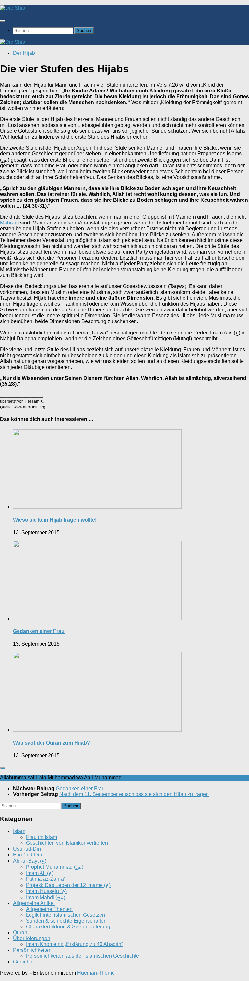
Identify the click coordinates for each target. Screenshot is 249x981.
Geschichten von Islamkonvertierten (67, 843)
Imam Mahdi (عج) (45, 897)
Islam (19, 831)
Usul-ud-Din (27, 849)
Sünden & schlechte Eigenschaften (66, 921)
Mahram (9, 222)
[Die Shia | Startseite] (12, 8)
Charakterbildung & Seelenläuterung (68, 926)
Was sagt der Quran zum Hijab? (51, 742)
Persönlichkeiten (32, 950)
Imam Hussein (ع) (46, 891)
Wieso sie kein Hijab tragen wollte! (55, 520)
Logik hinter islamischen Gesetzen (65, 915)
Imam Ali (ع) (39, 873)
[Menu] (2, 21)
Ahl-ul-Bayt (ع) (29, 861)
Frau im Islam (41, 837)
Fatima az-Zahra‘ (45, 879)
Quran (20, 932)
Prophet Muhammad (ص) (54, 867)
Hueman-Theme (96, 972)
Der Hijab (24, 53)
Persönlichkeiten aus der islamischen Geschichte (82, 956)
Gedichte (23, 961)
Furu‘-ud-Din (27, 854)
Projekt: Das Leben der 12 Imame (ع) (68, 885)
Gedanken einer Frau (39, 631)
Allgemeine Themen (49, 909)
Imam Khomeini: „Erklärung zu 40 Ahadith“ (74, 944)
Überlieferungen (31, 938)
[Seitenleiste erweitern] (2, 768)
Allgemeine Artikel (34, 903)
